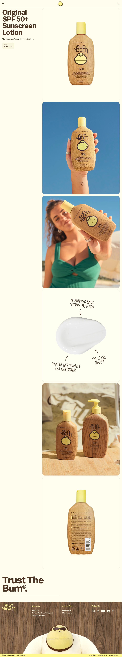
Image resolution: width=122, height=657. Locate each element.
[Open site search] (118, 3)
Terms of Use (92, 655)
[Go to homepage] (8, 608)
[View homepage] (60, 3)
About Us (35, 611)
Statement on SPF (114, 655)
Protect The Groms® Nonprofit (42, 613)
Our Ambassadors (38, 616)
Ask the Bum (66, 611)
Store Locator (67, 613)
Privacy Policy (102, 655)
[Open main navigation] (3, 3)
